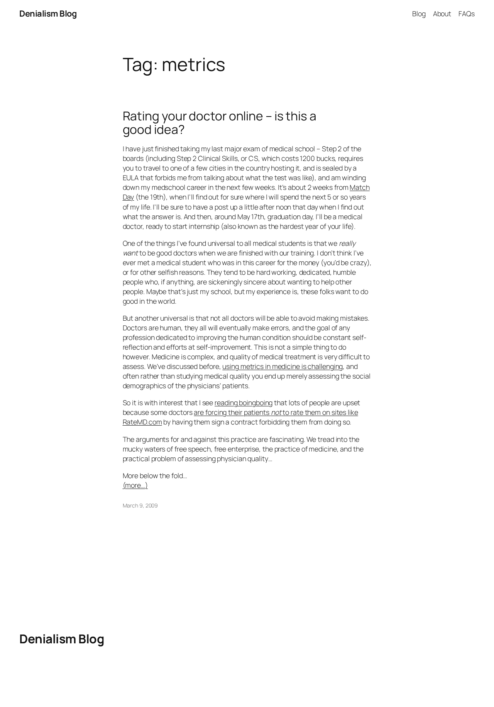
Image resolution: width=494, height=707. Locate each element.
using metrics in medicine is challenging (282, 366)
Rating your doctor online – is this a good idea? (219, 123)
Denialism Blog (47, 13)
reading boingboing (243, 402)
